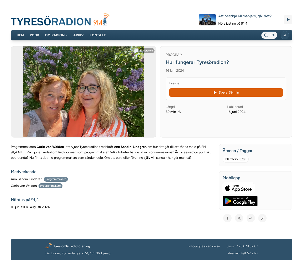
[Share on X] (239, 218)
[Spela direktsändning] (288, 19)
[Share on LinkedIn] (251, 218)
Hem (20, 35)
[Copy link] (262, 218)
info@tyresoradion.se (204, 246)
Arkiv (78, 35)
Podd (34, 35)
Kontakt (98, 35)
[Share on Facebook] (227, 218)
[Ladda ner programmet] (179, 112)
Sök (272, 35)
